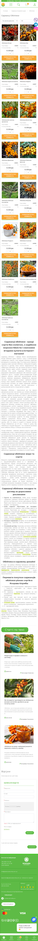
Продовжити (32, 846)
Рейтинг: (7, 800)
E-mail (5, 793)
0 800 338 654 (5, 865)
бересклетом (15, 570)
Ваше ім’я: (7, 788)
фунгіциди (20, 552)
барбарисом (5, 570)
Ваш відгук (8, 811)
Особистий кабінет (9, 898)
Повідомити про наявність (10, 57)
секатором (18, 519)
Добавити (6, 829)
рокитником (25, 570)
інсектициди (26, 554)
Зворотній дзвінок (8, 904)
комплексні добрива (29, 536)
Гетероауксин (24, 512)
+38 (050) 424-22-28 (6, 863)
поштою (4, 611)
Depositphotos (19, 891)
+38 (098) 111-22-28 (6, 861)
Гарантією (17, 593)
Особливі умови (9, 602)
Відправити (30, 832)
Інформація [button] (8, 895)
